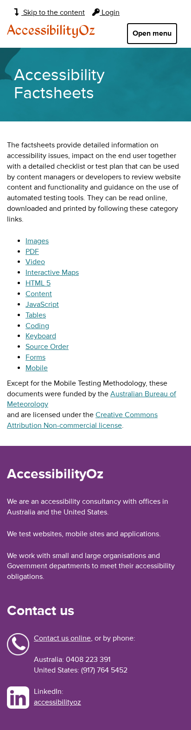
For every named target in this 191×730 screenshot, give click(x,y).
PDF (32, 251)
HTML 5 (38, 283)
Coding (37, 325)
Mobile (36, 368)
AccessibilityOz (51, 31)
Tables (35, 315)
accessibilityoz (57, 702)
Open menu (152, 33)
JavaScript (42, 304)
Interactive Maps (52, 272)
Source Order (47, 346)
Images (37, 241)
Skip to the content (53, 12)
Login (110, 12)
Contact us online (62, 638)
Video (35, 262)
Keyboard (40, 336)
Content (38, 293)
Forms (35, 357)
